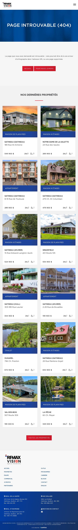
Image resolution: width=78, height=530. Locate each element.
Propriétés (8, 471)
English (43, 485)
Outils (43, 468)
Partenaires (8, 485)
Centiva (43, 527)
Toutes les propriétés (39, 438)
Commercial (8, 478)
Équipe (6, 475)
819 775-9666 (12, 515)
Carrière (44, 475)
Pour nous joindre (45, 68)
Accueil (27, 68)
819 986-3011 (48, 503)
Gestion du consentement (52, 524)
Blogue (43, 478)
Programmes (45, 471)
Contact (44, 482)
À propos (7, 482)
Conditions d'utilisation (35, 524)
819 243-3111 (11, 503)
